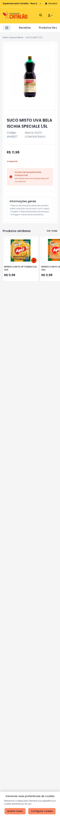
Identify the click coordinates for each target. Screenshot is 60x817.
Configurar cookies (42, 811)
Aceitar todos (15, 811)
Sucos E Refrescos (19, 37)
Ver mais (52, 230)
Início (5, 37)
